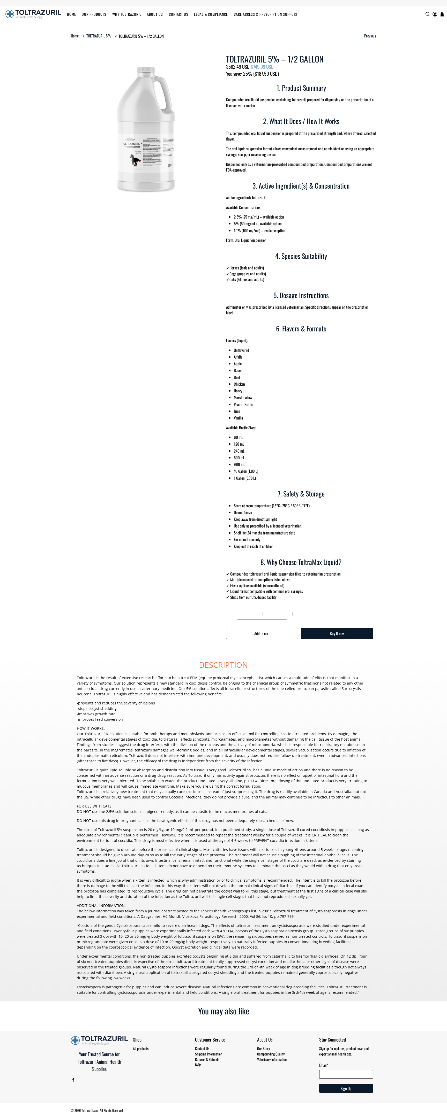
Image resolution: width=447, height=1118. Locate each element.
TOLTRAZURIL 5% (98, 36)
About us (155, 14)
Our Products (94, 14)
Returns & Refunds (207, 1059)
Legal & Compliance (211, 14)
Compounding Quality (271, 1054)
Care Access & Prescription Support (266, 14)
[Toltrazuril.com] (33, 14)
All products (140, 1048)
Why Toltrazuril (126, 14)
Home (71, 14)
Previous (370, 35)
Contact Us (178, 14)
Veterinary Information (272, 1059)
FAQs (198, 1064)
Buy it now (337, 633)
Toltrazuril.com (90, 1110)
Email (323, 1065)
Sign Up (346, 1088)
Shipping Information (208, 1054)
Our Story (263, 1048)
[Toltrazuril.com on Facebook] (73, 1080)
